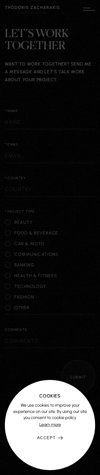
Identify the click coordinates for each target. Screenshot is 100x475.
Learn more (50, 424)
